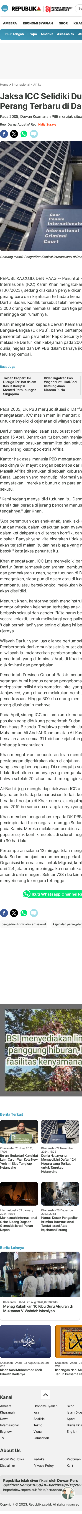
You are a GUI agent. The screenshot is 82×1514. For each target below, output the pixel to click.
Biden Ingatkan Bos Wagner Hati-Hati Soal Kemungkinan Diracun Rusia (60, 384)
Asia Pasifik (65, 34)
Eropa (32, 34)
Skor (70, 1406)
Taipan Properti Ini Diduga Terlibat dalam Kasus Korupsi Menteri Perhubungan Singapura (19, 386)
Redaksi (39, 1459)
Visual (37, 1431)
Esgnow (6, 1431)
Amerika (47, 34)
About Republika (12, 1459)
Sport (71, 1419)
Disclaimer (7, 1465)
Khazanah (7, 1412)
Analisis (39, 1419)
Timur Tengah (13, 34)
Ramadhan (41, 1438)
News (4, 1419)
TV (2, 1438)
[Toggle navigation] (5, 8)
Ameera (5, 1406)
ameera (10, 23)
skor (63, 23)
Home (4, 84)
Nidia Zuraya (47, 124)
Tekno (37, 1425)
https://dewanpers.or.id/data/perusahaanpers (36, 1490)
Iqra (36, 1412)
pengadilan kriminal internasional (24, 924)
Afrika (37, 84)
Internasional (21, 84)
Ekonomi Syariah (38, 23)
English (72, 1431)
